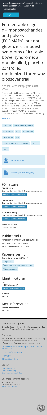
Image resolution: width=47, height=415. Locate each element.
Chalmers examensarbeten (12, 373)
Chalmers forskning (9, 371)
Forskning (6, 195)
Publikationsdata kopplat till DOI (13, 289)
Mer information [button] (10, 9)
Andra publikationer (18, 195)
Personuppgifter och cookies (12, 352)
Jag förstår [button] (11, 15)
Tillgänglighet (7, 355)
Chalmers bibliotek (8, 368)
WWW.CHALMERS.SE (9, 387)
